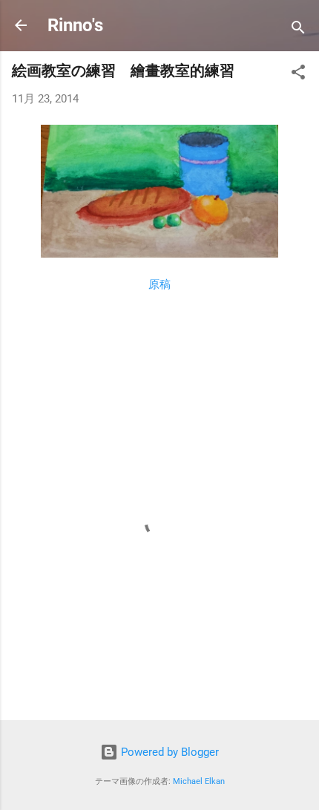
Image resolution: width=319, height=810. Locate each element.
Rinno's (75, 25)
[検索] (298, 30)
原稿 (159, 284)
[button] (298, 74)
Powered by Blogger (168, 752)
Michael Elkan (199, 781)
